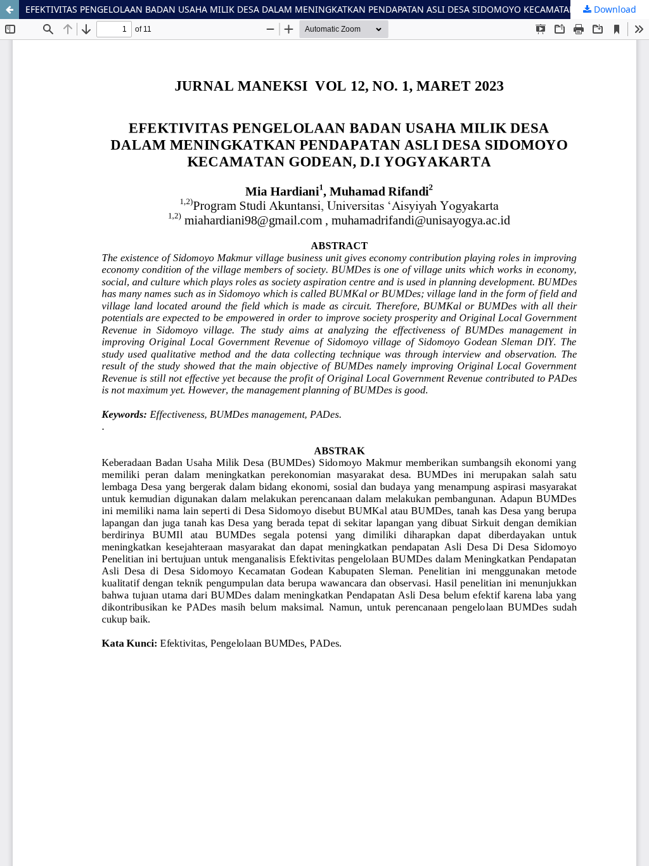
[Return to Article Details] (9, 9)
